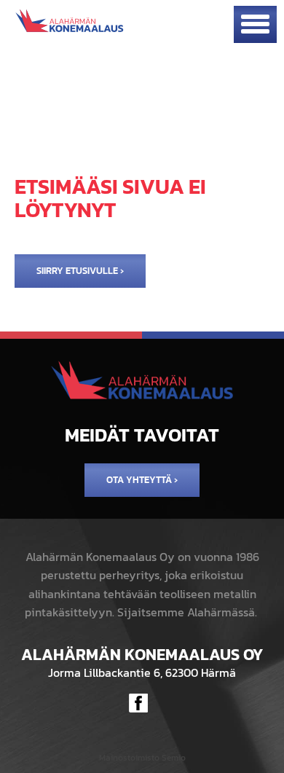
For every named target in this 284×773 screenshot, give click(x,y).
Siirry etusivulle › (80, 271)
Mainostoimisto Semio (142, 757)
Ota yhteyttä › (142, 480)
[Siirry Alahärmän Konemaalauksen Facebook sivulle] (138, 703)
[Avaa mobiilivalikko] (255, 24)
